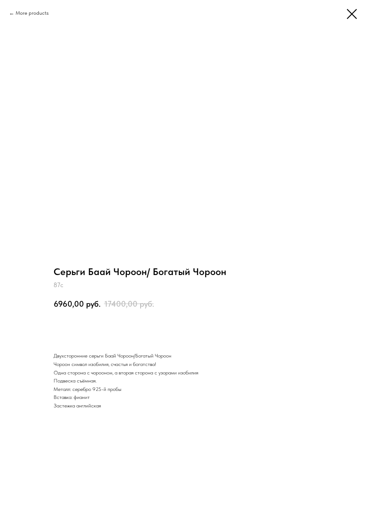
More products (32, 13)
